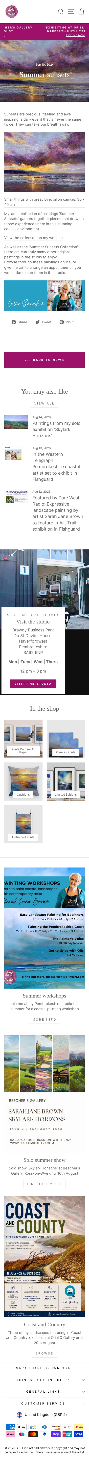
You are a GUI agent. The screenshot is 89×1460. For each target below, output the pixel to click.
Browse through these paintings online (37, 262)
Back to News (48, 360)
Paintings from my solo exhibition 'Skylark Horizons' (56, 429)
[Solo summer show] (44, 1092)
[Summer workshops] (44, 928)
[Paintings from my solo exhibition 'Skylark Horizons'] (16, 422)
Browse (45, 1353)
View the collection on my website (33, 238)
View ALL (44, 403)
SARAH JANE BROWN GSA (43, 1368)
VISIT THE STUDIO (33, 683)
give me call (14, 267)
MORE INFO (44, 1019)
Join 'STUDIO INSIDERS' (43, 1380)
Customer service (43, 1403)
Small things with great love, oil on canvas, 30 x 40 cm (44, 202)
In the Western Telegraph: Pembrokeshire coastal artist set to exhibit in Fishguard (56, 467)
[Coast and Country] (44, 1256)
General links (43, 1391)
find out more (44, 1184)
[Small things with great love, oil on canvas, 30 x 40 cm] (44, 162)
